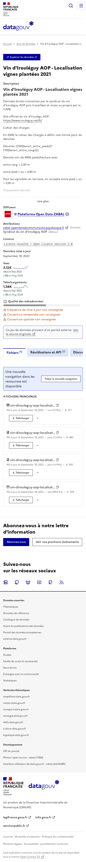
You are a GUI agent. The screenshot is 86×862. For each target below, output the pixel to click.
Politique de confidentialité (57, 837)
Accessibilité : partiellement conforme (46, 844)
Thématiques (10, 607)
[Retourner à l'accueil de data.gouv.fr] (18, 26)
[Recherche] (71, 6)
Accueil (7, 44)
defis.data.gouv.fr (13, 722)
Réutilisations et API (47, 352)
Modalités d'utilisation (27, 837)
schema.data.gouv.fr (15, 639)
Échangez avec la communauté (21, 674)
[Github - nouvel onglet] (50, 582)
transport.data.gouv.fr (16, 709)
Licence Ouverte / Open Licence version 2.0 (38, 244)
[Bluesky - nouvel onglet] (28, 582)
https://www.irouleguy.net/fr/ (22, 120)
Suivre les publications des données (23, 626)
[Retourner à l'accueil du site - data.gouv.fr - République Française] (44, 786)
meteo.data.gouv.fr (14, 703)
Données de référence (16, 613)
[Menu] (81, 6)
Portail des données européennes (22, 632)
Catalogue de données (16, 619)
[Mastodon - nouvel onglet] (17, 582)
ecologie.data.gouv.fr (15, 716)
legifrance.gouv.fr (15, 817)
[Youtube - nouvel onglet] (39, 582)
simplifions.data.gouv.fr (16, 696)
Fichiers (14, 352)
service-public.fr (14, 826)
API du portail (11, 751)
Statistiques (10, 680)
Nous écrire (10, 668)
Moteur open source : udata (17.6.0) (23, 757)
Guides (7, 655)
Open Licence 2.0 (30, 857)
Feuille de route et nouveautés (20, 661)
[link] (21, 57)
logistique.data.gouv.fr (16, 735)
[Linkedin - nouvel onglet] (6, 582)
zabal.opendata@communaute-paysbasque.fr (33, 228)
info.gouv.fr (43, 817)
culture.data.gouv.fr (14, 728)
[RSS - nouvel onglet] (62, 582)
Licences (8, 837)
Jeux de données (26, 44)
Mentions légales (12, 844)
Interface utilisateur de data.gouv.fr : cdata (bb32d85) (34, 764)
